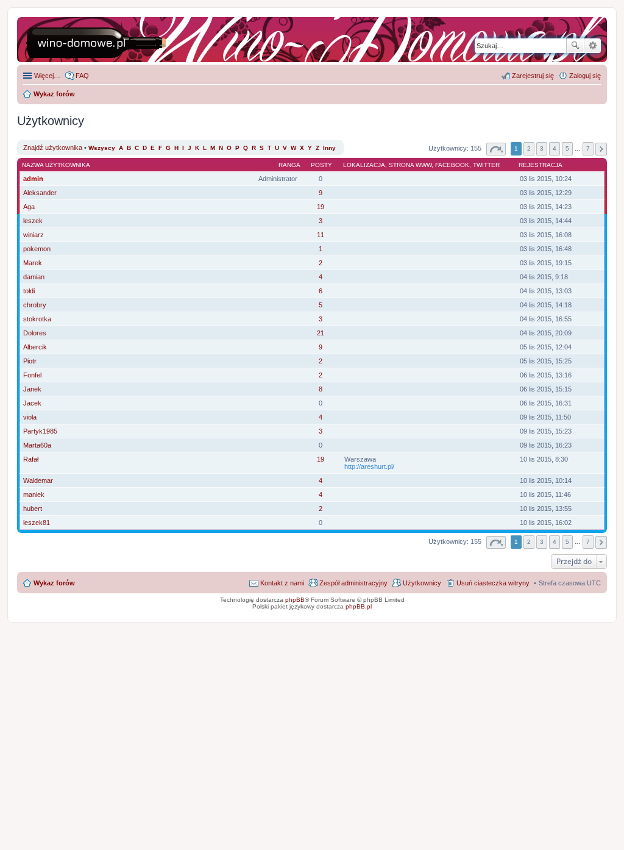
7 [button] (588, 148)
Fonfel (32, 375)
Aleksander (40, 192)
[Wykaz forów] (103, 39)
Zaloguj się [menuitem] (585, 75)
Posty (321, 165)
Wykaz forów (54, 583)
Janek (32, 389)
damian (33, 276)
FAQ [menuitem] (82, 75)
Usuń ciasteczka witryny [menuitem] (493, 583)
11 (320, 234)
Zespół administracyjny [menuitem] (353, 583)
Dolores (34, 333)
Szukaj (575, 45)
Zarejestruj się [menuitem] (533, 75)
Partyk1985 (40, 431)
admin (33, 178)
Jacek (32, 403)
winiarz (33, 234)
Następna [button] (601, 149)
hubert (32, 508)
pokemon (37, 248)
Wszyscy (101, 148)
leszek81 (36, 522)
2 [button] (529, 148)
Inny (329, 148)
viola (30, 417)
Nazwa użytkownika (56, 165)
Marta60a (37, 445)
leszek (33, 220)
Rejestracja (540, 165)
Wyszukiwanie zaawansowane (592, 45)
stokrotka (37, 319)
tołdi (29, 291)
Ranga (289, 165)
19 (320, 206)
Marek (32, 262)
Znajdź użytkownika (52, 147)
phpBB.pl (359, 606)
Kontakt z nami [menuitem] (282, 583)
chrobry (34, 305)
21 (320, 333)
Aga (29, 206)
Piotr (30, 361)
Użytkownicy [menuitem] (422, 583)
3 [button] (542, 148)
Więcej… (47, 75)
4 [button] (554, 148)
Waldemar (38, 480)
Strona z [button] (496, 149)
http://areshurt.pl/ (369, 466)
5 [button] (567, 148)
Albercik (35, 347)
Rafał (30, 459)
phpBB (295, 599)
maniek (33, 494)
